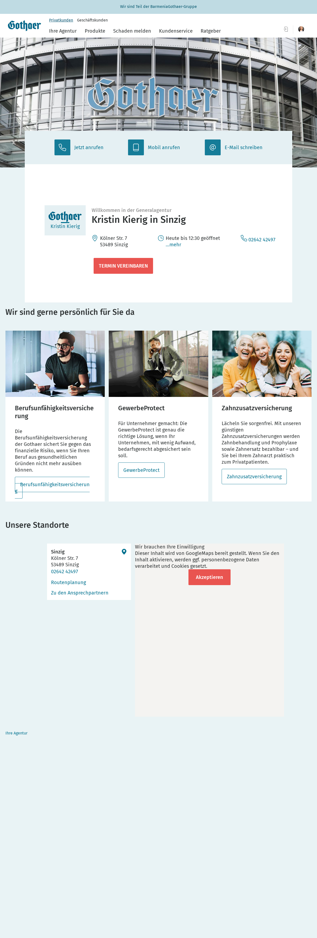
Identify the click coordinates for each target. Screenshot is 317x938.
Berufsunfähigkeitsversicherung (52, 487)
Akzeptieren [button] (209, 577)
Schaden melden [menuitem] (132, 31)
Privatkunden (61, 20)
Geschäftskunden (92, 20)
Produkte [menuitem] (95, 31)
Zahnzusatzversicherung (254, 477)
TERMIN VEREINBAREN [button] (123, 266)
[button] (301, 29)
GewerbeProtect (141, 470)
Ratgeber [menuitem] (211, 31)
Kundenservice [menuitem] (176, 31)
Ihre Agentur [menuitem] (63, 31)
